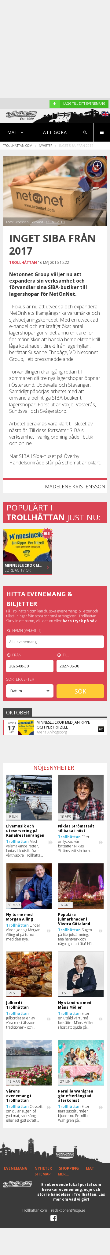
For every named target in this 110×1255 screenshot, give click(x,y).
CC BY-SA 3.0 (55, 222)
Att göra (55, 132)
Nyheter (45, 145)
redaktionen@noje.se (68, 1210)
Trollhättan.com (17, 145)
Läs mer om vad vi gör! (79, 1197)
